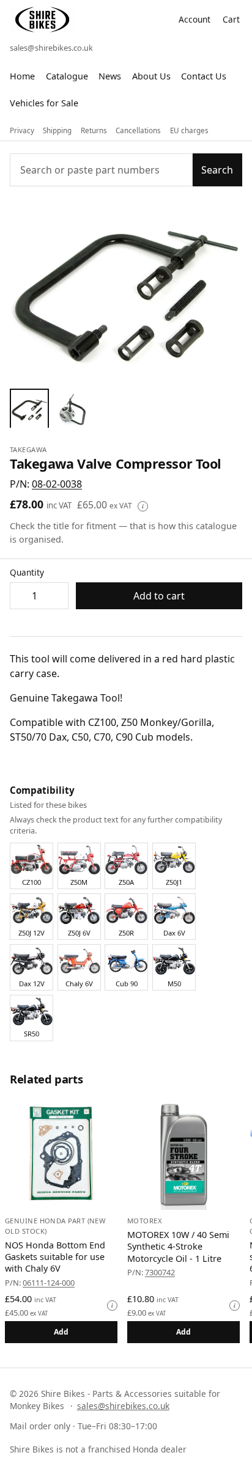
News (109, 76)
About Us (151, 76)
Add (61, 1332)
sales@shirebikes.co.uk (51, 47)
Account (194, 19)
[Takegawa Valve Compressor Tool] (29, 408)
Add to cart (159, 596)
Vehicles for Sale (44, 103)
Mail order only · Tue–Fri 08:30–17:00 (83, 1426)
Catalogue (67, 76)
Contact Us (203, 76)
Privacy (22, 130)
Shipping (57, 130)
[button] (57, 484)
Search (217, 170)
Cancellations (138, 130)
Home (22, 76)
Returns (94, 130)
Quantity (27, 572)
